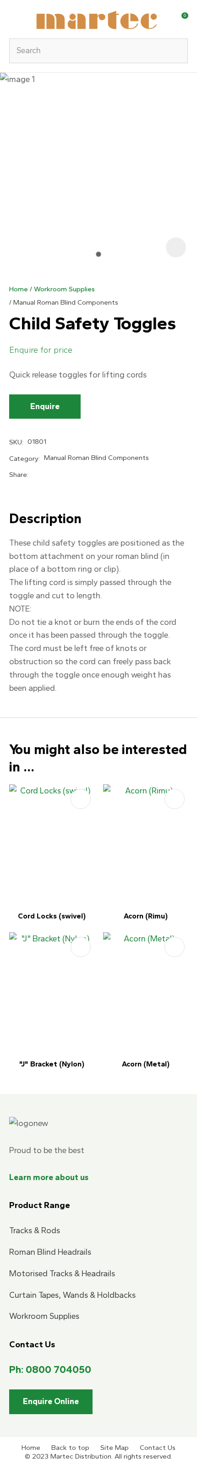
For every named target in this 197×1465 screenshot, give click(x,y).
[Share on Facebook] (34, 474)
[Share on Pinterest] (79, 474)
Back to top (70, 1447)
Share (18, 474)
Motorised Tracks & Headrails (62, 1273)
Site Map (114, 1447)
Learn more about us (48, 1177)
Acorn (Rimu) (146, 916)
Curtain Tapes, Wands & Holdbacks (72, 1295)
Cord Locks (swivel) (52, 916)
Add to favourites (81, 799)
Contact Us (157, 1447)
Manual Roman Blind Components (65, 302)
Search (177, 50)
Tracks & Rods (34, 1230)
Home (18, 289)
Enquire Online (51, 1401)
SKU (15, 442)
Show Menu (14, 18)
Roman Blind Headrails (50, 1252)
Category (23, 458)
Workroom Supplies (64, 289)
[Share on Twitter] (47, 474)
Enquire (45, 406)
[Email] (63, 475)
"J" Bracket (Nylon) (51, 1064)
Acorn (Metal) (146, 1064)
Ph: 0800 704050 (50, 1369)
